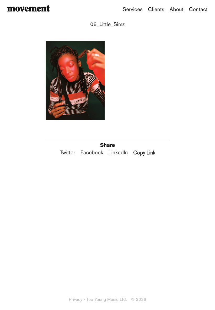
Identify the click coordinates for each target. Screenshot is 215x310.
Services (133, 9)
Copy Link (144, 152)
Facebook (91, 152)
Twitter (67, 152)
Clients (156, 9)
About (177, 9)
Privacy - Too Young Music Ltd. (98, 299)
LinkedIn (118, 152)
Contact (198, 9)
